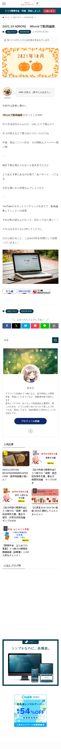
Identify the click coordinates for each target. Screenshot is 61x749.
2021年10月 (24, 32)
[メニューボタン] (4, 4)
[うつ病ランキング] (41, 293)
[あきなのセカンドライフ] (30, 4)
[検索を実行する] (55, 340)
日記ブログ (11, 32)
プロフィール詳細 (30, 421)
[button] (6, 325)
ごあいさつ (49, 11)
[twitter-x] (30, 431)
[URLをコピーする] (54, 325)
